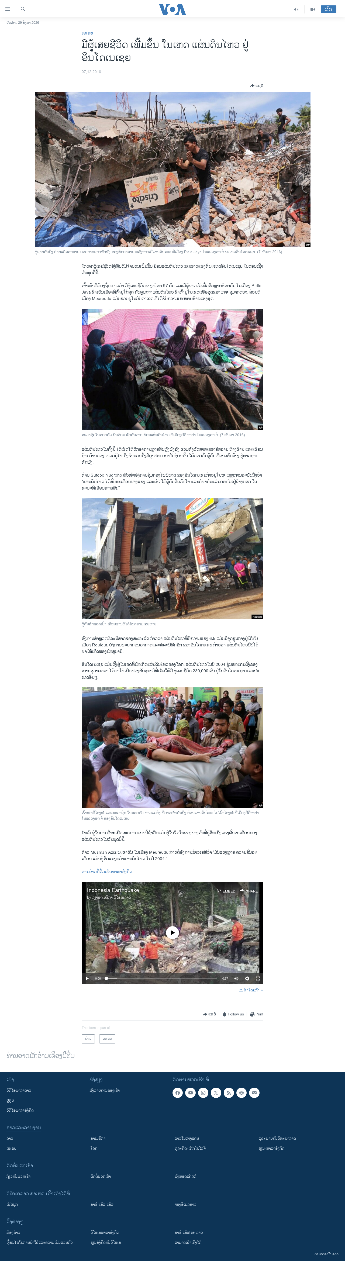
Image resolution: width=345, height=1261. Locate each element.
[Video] (313, 9)
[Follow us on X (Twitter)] (216, 1093)
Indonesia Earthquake (113, 890)
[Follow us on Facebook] (177, 1093)
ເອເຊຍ (87, 33)
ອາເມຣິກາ (98, 1138)
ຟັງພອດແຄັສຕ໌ (185, 1176)
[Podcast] (241, 1093)
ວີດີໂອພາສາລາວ (18, 1090)
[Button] (256, 85)
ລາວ (9, 1138)
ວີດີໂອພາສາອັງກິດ (20, 1110)
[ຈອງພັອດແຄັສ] (254, 1093)
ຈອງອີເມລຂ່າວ (185, 1204)
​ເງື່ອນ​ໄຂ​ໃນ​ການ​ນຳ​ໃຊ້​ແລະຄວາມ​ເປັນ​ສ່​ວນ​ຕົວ (39, 1242)
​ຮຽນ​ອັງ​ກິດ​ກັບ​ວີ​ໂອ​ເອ (106, 1242)
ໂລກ (94, 1148)
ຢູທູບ (10, 1100)
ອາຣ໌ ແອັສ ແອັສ (102, 1204)
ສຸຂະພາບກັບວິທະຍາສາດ (277, 1138)
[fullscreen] (258, 978)
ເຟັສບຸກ (12, 1204)
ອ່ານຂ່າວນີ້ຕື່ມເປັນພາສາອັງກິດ (107, 872)
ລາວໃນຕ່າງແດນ (187, 1138)
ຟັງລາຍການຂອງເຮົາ (104, 1090)
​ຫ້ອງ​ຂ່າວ (13, 1232)
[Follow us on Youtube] (190, 1093)
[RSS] (229, 1093)
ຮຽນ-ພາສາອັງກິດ (271, 1148)
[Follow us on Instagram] (203, 1093)
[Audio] (296, 9)
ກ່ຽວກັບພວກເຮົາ (18, 1176)
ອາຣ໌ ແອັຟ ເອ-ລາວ (189, 1232)
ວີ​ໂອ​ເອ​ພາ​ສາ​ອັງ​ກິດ (105, 1232)
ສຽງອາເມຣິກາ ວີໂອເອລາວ (111, 897)
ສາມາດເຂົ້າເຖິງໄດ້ (188, 1242)
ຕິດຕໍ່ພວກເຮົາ (101, 1176)
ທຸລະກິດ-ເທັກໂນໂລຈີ (190, 1148)
